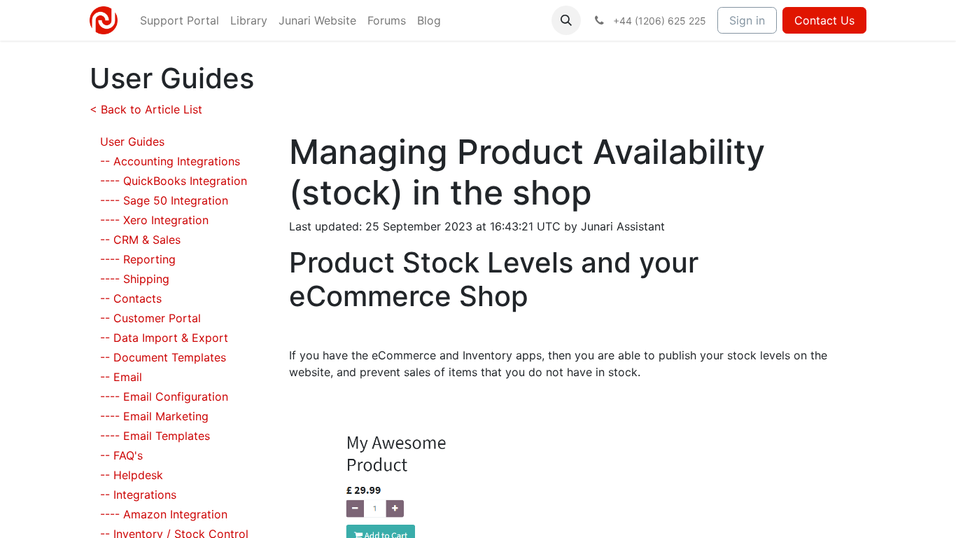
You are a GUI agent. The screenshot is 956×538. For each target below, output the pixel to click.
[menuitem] (179, 20)
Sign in (747, 20)
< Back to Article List (146, 109)
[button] (566, 20)
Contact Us (824, 20)
